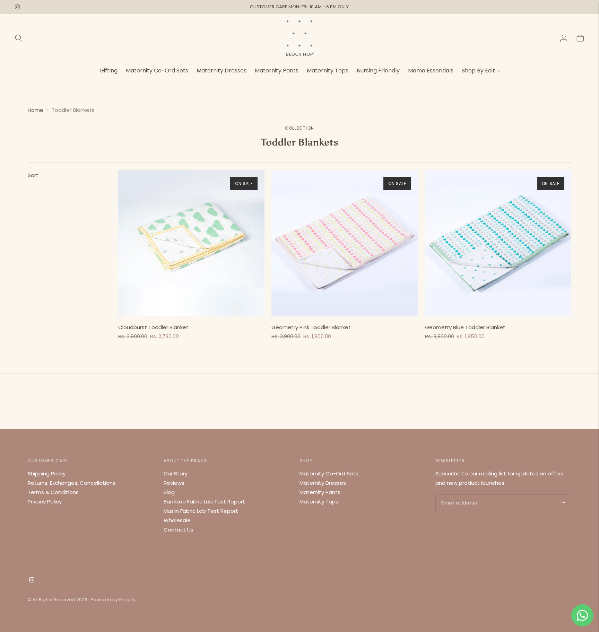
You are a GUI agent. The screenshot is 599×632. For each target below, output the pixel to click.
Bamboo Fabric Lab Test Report (204, 501)
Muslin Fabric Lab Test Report (201, 511)
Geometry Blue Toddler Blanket (465, 327)
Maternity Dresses (221, 70)
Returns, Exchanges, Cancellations (71, 482)
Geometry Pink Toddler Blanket (311, 327)
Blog (169, 492)
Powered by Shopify (113, 599)
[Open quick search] (19, 38)
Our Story (176, 473)
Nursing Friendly (378, 70)
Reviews (174, 482)
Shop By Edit (478, 70)
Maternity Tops (327, 70)
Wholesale (177, 520)
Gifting (108, 70)
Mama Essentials (430, 70)
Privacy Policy (45, 501)
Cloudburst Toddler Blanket (153, 327)
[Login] (563, 38)
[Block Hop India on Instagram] (17, 7)
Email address (458, 495)
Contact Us (178, 529)
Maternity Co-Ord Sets (157, 70)
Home (35, 110)
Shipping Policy (47, 473)
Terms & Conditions (53, 492)
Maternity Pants (276, 70)
